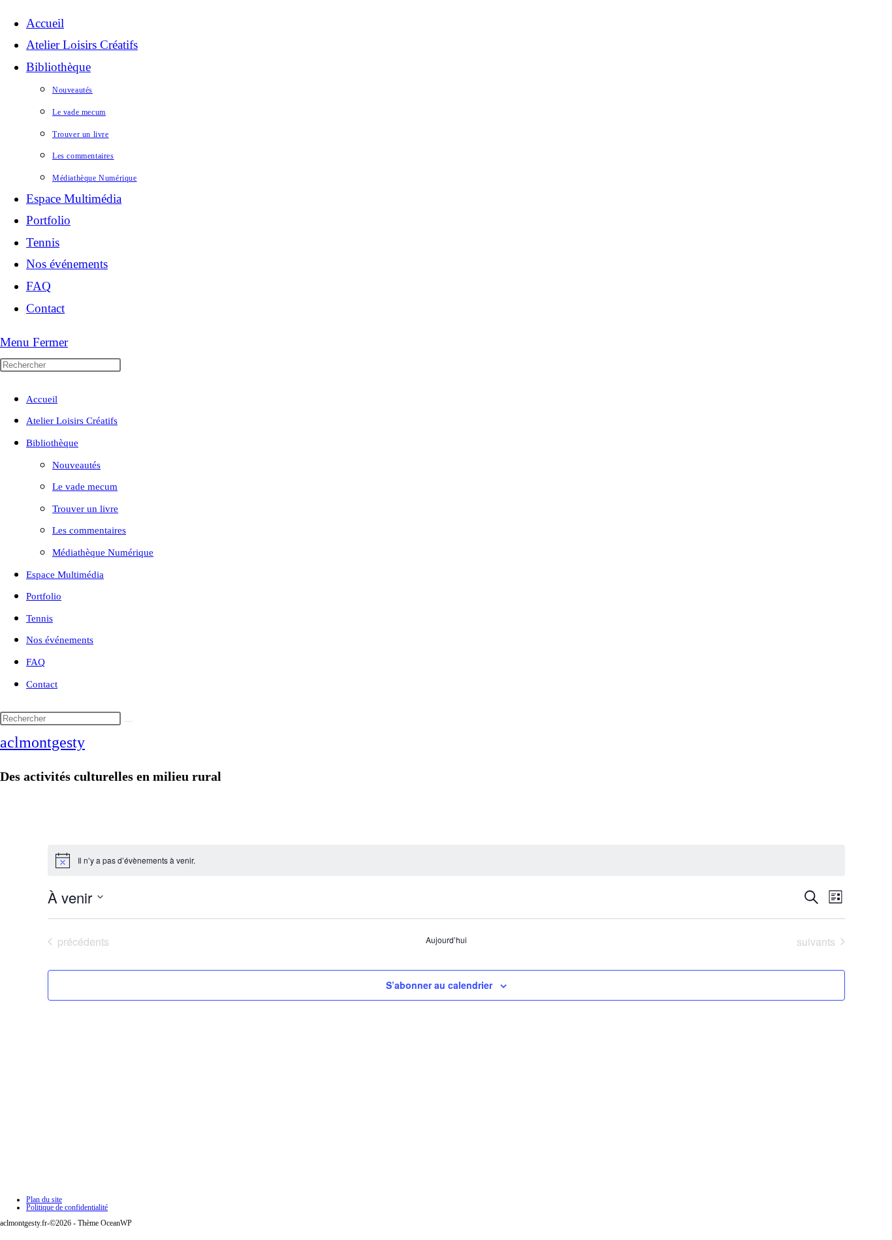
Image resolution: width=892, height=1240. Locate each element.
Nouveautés (76, 465)
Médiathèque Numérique (102, 552)
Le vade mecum (85, 486)
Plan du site (44, 1199)
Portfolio (43, 596)
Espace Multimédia (65, 574)
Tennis (39, 618)
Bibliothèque (52, 443)
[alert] (446, 860)
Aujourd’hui (446, 940)
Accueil (41, 399)
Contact (41, 684)
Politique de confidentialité (67, 1207)
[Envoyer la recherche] (128, 721)
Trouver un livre (85, 509)
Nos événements (59, 640)
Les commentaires (89, 530)
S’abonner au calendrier (439, 984)
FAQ (35, 662)
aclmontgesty (42, 742)
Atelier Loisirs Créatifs (72, 421)
